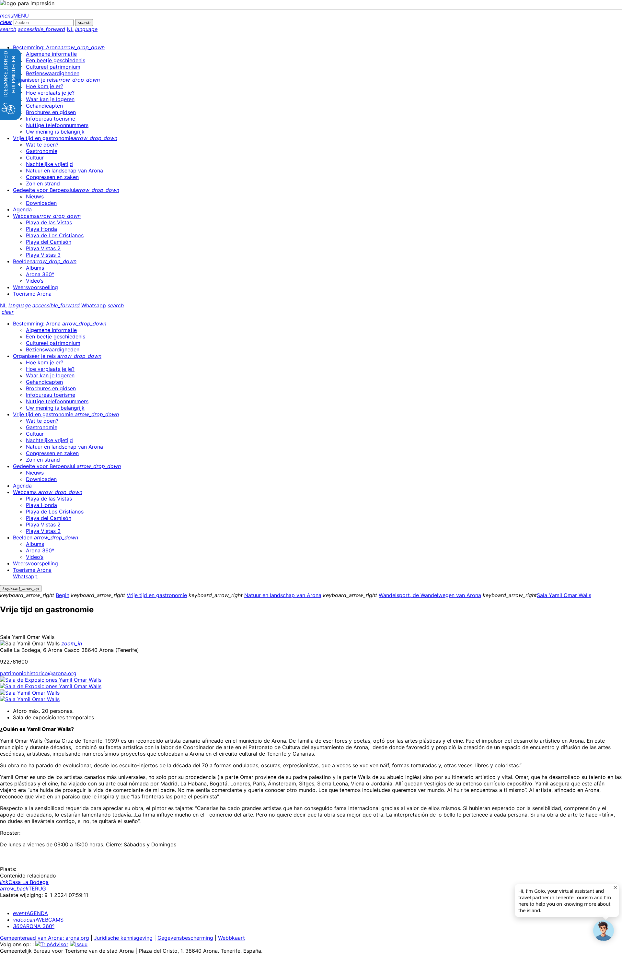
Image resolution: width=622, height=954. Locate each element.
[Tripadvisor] (51, 944)
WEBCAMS (38, 919)
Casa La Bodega (24, 882)
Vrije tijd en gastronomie (157, 595)
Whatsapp (93, 305)
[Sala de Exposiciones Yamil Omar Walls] (50, 680)
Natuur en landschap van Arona (282, 595)
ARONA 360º (33, 926)
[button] (603, 930)
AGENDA (30, 913)
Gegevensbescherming (185, 938)
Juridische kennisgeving (123, 938)
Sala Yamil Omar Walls (564, 595)
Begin (62, 595)
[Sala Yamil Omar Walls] (30, 692)
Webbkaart (231, 938)
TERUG (23, 888)
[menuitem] (59, 47)
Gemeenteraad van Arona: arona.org (44, 938)
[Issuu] (78, 944)
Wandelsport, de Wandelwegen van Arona (430, 595)
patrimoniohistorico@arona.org (38, 673)
